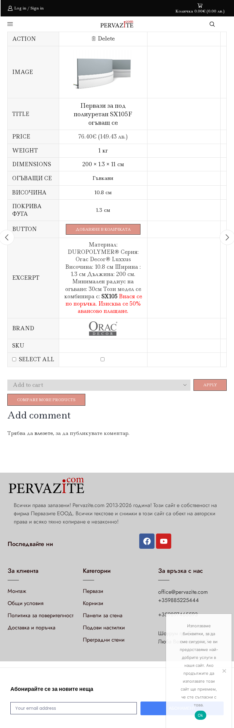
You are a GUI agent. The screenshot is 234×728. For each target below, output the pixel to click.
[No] (224, 671)
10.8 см (103, 192)
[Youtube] (163, 541)
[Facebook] (146, 541)
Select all (36, 359)
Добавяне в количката (103, 229)
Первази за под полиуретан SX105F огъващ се (103, 113)
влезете (43, 433)
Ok (200, 715)
